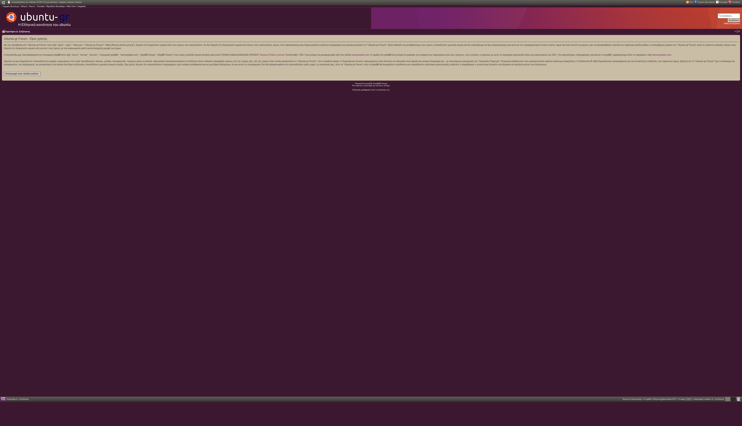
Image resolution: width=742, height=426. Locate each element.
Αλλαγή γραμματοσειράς (737, 31)
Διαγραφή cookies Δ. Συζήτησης (709, 399)
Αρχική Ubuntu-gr (11, 6)
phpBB (369, 83)
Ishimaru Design (383, 85)
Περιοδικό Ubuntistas (55, 6)
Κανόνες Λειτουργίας (632, 399)
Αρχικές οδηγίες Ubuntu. (71, 2)
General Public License (272, 55)
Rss (691, 2)
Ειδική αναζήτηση (732, 23)
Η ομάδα (647, 399)
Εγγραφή (723, 2)
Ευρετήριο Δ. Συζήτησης (17, 31)
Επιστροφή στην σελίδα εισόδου (22, 73)
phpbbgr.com (384, 90)
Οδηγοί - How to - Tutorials (32, 6)
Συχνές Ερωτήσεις (706, 2)
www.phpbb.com (360, 55)
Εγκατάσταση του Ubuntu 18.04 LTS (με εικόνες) (35, 2)
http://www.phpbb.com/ (659, 55)
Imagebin (81, 6)
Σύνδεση (736, 2)
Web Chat (71, 6)
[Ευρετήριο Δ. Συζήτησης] (38, 17)
